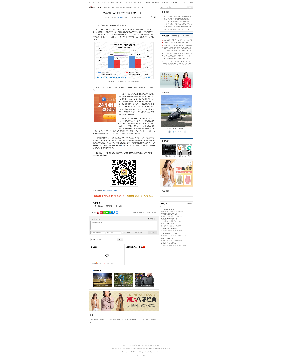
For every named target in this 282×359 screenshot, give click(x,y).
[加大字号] (155, 17)
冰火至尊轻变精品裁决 (116, 319)
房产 (171, 2)
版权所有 (144, 355)
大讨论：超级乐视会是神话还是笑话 (178, 29)
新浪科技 (106, 8)
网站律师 (145, 348)
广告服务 (127, 348)
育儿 (144, 2)
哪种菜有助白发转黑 (174, 26)
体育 (99, 2)
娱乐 (103, 2)
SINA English (153, 348)
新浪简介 (114, 348)
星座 (153, 2)
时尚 (139, 2)
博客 (126, 2)
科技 (112, 2)
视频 (117, 2)
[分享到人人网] (113, 212)
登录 (103, 263)
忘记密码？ (141, 232)
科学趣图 (165, 92)
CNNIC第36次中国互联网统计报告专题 (127, 8)
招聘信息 (139, 348)
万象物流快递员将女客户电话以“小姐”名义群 (177, 56)
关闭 (155, 213)
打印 (148, 213)
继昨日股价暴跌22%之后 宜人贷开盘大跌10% (177, 64)
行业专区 (189, 203)
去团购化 (110, 190)
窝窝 (122, 145)
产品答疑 (168, 348)
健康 (148, 2)
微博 (121, 2)
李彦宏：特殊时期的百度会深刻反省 (178, 19)
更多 (175, 2)
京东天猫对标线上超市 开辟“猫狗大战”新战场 (177, 50)
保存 (142, 213)
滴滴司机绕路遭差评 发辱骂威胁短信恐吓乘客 (177, 48)
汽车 (166, 2)
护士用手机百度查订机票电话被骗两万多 (176, 42)
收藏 (157, 2)
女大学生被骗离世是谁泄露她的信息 (178, 21)
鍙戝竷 (152, 232)
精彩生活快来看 (131, 319)
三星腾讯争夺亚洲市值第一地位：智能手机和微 (178, 53)
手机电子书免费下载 (150, 319)
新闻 (94, 2)
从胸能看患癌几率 (186, 26)
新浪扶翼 (164, 203)
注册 (185, 2)
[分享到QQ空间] (110, 212)
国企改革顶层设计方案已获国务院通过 (179, 16)
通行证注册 (161, 348)
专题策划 (165, 141)
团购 (104, 190)
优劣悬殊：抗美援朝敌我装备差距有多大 (180, 24)
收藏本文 (140, 17)
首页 (90, 2)
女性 (162, 2)
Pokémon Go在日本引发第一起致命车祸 (176, 58)
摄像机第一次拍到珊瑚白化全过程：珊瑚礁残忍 (178, 45)
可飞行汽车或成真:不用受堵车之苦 (177, 128)
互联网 (112, 8)
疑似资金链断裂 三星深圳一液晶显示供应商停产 (178, 61)
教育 (135, 2)
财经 (108, 2)
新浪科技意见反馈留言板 (130, 345)
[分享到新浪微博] (98, 212)
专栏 (165, 29)
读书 (130, 2)
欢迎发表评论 (152, 219)
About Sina (121, 348)
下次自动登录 (128, 232)
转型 (115, 190)
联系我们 (133, 348)
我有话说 (133, 17)
